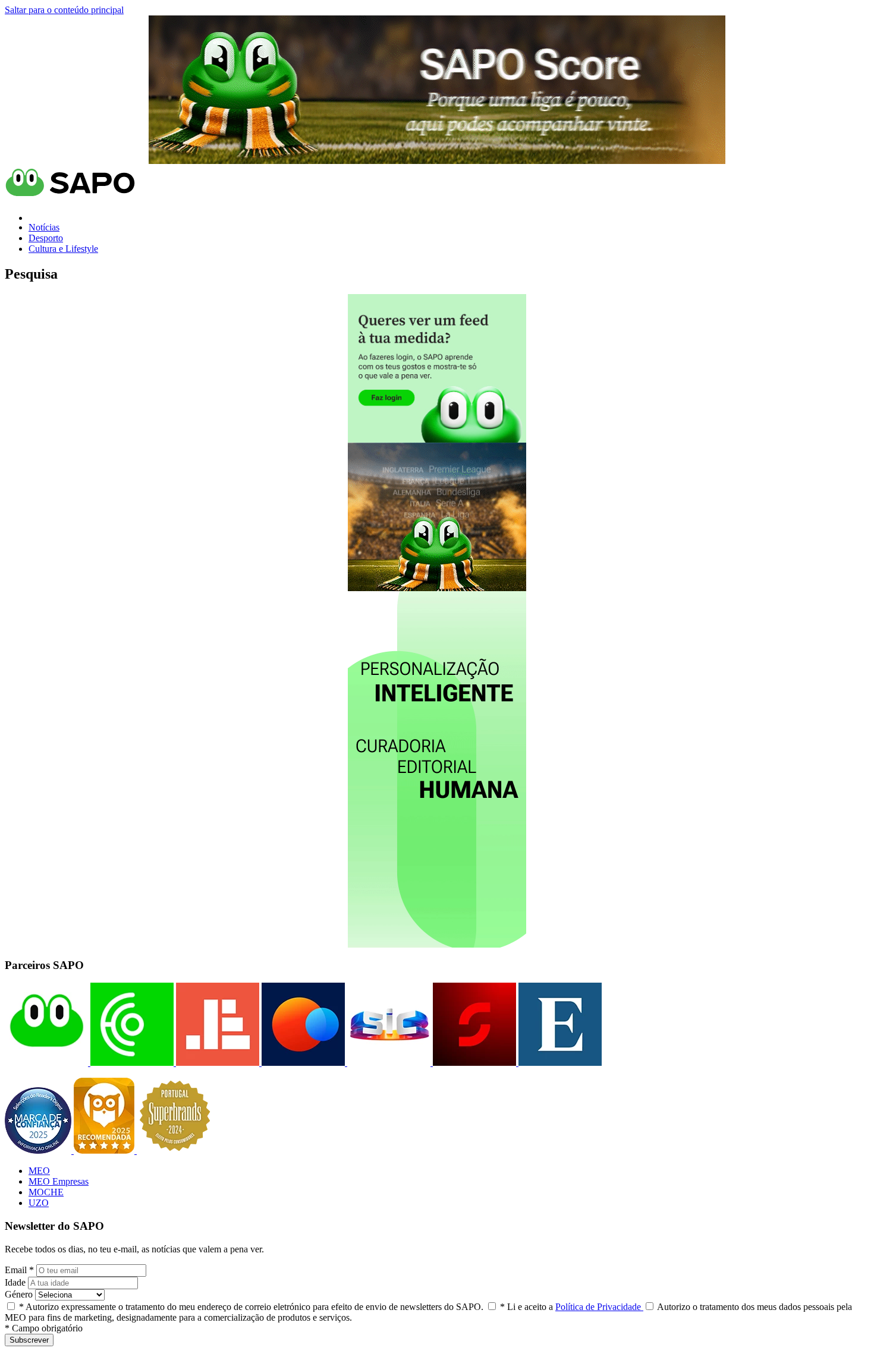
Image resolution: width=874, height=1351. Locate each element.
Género (19, 1294)
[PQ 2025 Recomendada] (105, 1150)
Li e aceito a (571, 1307)
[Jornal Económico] (216, 1063)
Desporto (46, 238)
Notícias (44, 227)
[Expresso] (559, 1063)
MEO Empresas (59, 1181)
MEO (39, 1171)
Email (19, 1270)
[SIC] (387, 1063)
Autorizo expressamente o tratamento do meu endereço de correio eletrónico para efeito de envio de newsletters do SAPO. (251, 1307)
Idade (15, 1282)
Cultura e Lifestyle (63, 249)
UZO (39, 1203)
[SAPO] (46, 1063)
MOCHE (46, 1192)
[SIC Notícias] (473, 1063)
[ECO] (131, 1063)
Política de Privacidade (599, 1307)
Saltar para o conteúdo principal (64, 10)
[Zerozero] (302, 1063)
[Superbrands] (175, 1150)
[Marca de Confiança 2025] (39, 1150)
